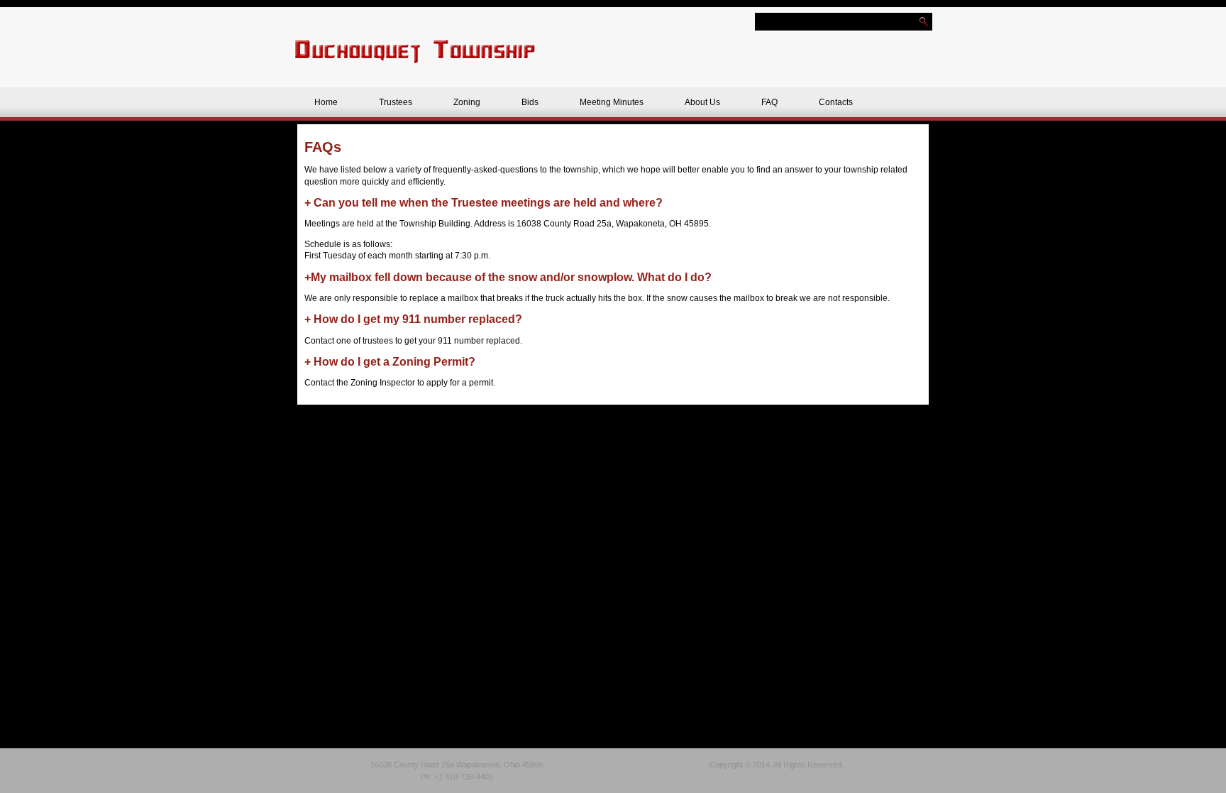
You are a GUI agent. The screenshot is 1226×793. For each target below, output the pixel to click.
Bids (530, 102)
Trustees (395, 102)
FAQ (769, 102)
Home (326, 102)
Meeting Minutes (612, 102)
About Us (702, 102)
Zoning (466, 102)
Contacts (836, 102)
